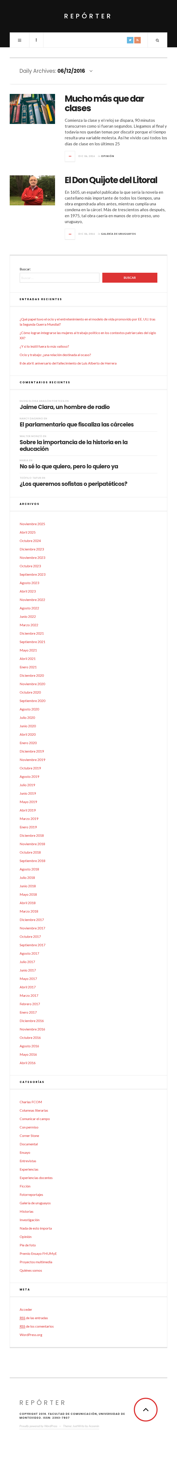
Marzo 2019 (29, 818)
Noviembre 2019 (32, 760)
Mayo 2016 (28, 1054)
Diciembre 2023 (32, 549)
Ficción (25, 1186)
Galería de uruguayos (118, 233)
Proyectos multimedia (36, 1262)
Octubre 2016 (30, 1037)
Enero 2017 (28, 1012)
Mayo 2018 (28, 894)
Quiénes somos (31, 1270)
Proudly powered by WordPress (38, 1426)
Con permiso (29, 1127)
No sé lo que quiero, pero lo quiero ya (69, 466)
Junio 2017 (28, 970)
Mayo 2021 (28, 650)
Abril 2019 (28, 810)
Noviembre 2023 (32, 557)
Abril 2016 (28, 1063)
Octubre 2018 (30, 852)
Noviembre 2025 (32, 524)
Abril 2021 (28, 658)
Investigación (30, 1220)
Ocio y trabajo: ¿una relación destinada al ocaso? (55, 355)
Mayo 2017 (28, 978)
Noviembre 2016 (32, 1029)
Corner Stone (29, 1135)
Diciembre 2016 (32, 1021)
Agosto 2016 (29, 1046)
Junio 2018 (28, 886)
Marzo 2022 (29, 625)
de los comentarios (37, 1326)
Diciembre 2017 (32, 920)
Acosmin (94, 1426)
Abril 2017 (28, 987)
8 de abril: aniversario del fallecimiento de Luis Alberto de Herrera (68, 363)
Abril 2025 (28, 532)
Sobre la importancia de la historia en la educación (74, 445)
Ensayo (25, 1152)
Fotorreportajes (31, 1194)
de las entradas (34, 1318)
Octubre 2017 (30, 936)
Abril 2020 (28, 734)
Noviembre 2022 (32, 599)
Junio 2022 (28, 616)
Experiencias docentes (36, 1178)
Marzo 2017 (29, 995)
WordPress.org (31, 1335)
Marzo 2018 (29, 911)
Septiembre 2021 (32, 642)
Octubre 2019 (30, 768)
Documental (29, 1144)
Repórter (88, 16)
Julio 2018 (27, 877)
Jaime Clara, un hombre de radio (65, 406)
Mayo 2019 (28, 802)
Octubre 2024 (30, 541)
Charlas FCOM (31, 1102)
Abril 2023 (28, 591)
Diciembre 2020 (32, 675)
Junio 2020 (28, 726)
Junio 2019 (28, 793)
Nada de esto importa (36, 1228)
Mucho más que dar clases (104, 103)
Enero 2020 (28, 743)
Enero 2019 (28, 827)
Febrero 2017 (30, 1004)
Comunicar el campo (35, 1119)
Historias (26, 1211)
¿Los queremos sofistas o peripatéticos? (73, 483)
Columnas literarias (34, 1110)
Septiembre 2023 (32, 574)
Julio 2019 (27, 785)
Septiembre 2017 (32, 945)
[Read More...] (70, 156)
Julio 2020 (27, 717)
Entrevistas (28, 1161)
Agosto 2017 (29, 953)
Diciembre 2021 (32, 633)
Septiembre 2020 (32, 701)
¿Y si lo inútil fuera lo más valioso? (44, 346)
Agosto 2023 (29, 583)
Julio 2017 (27, 962)
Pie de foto (28, 1245)
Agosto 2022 (29, 608)
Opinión (107, 156)
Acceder (26, 1309)
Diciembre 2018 (32, 835)
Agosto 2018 (29, 869)
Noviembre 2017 (32, 928)
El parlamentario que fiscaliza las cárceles (77, 424)
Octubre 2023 (30, 566)
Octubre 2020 (30, 692)
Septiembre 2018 (32, 861)
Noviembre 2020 (32, 684)
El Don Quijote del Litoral (111, 180)
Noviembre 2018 (32, 844)
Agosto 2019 (29, 776)
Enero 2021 (28, 667)
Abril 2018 (28, 903)
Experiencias (29, 1169)
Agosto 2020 (29, 709)
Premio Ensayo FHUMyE (38, 1253)
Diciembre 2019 (32, 751)
